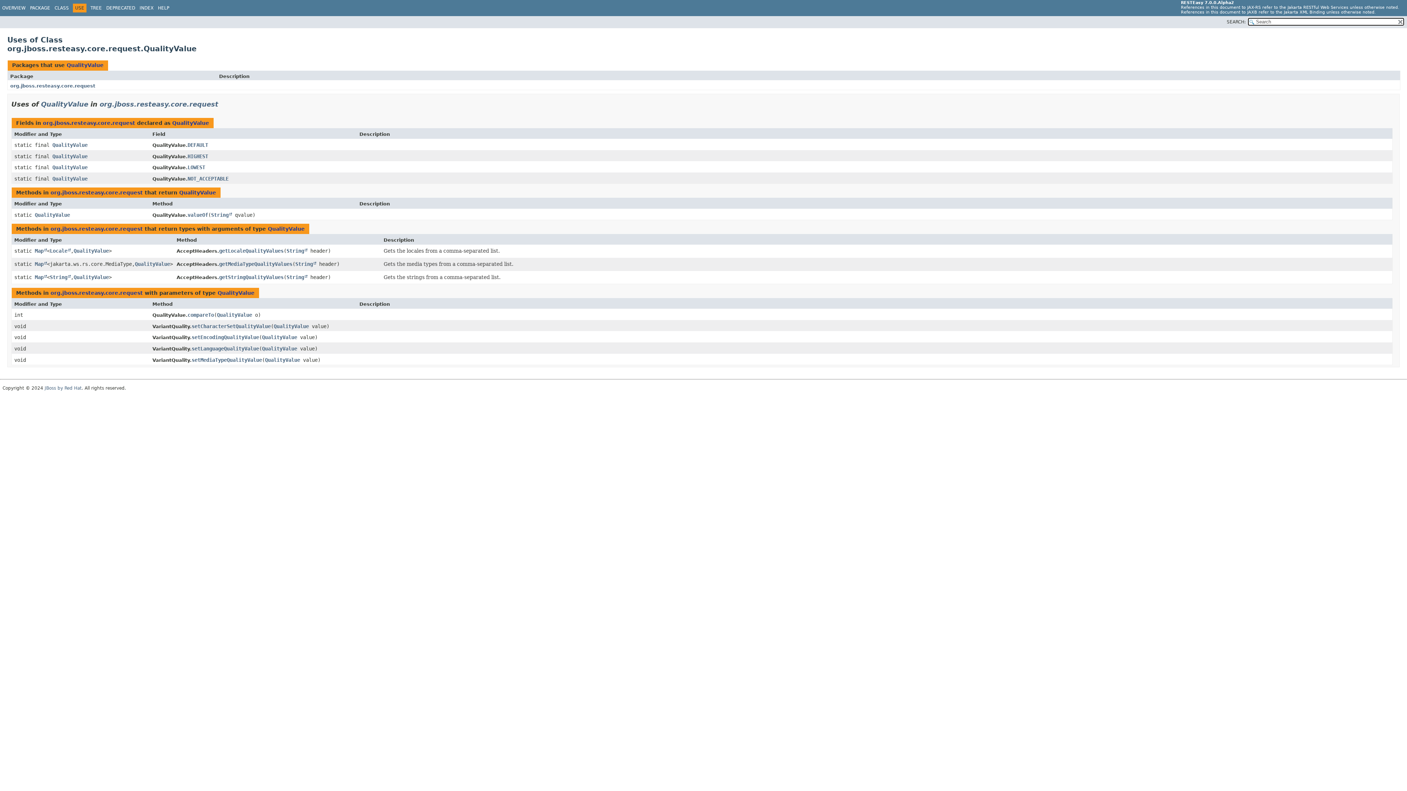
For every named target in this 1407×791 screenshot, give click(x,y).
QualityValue (85, 65)
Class (62, 8)
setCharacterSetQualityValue (231, 326)
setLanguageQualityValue (225, 349)
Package (40, 8)
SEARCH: (1236, 22)
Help (163, 8)
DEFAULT (198, 145)
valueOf (198, 215)
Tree (96, 8)
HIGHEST (198, 156)
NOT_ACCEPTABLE (208, 179)
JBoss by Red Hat (63, 388)
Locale (58, 251)
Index (147, 8)
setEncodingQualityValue (225, 337)
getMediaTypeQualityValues (255, 264)
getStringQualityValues (251, 277)
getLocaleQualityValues (251, 251)
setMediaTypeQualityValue (227, 360)
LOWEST (196, 167)
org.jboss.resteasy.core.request (52, 86)
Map (39, 251)
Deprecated (120, 8)
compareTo (201, 315)
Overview (14, 8)
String (220, 215)
